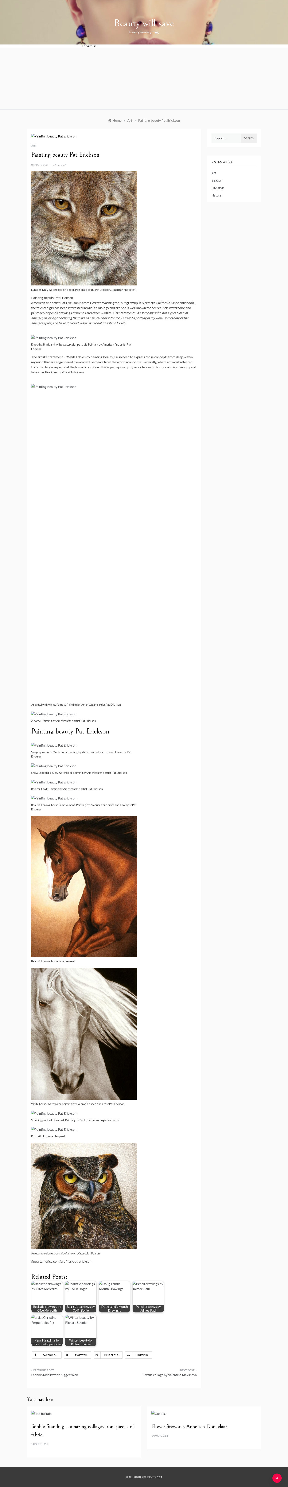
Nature (216, 195)
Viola (62, 164)
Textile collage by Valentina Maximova (170, 1375)
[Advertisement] (144, 79)
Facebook (50, 1355)
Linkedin (142, 1355)
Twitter (81, 1355)
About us (89, 46)
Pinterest (111, 1355)
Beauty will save (144, 23)
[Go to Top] (277, 1478)
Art (34, 145)
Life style (218, 188)
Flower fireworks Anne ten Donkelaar (189, 1426)
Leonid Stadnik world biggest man (54, 1375)
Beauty (216, 180)
